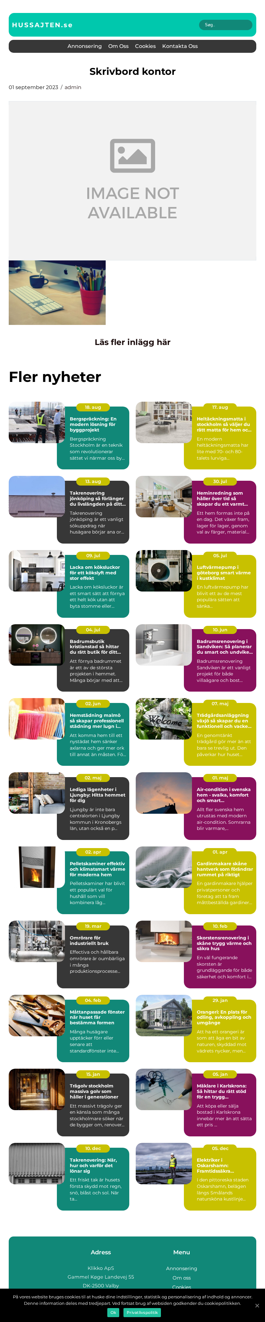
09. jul (93, 555)
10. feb (220, 926)
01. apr (220, 852)
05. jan (220, 1074)
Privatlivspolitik (142, 1312)
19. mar (93, 926)
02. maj (93, 778)
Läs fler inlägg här (133, 342)
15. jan (93, 1074)
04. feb (93, 1000)
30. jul (220, 481)
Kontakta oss (180, 46)
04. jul (93, 630)
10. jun (220, 630)
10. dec (93, 1148)
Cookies (145, 46)
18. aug (93, 407)
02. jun (93, 704)
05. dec (220, 1148)
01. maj (220, 778)
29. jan (220, 1000)
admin (73, 87)
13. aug (93, 481)
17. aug (220, 407)
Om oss (118, 46)
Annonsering (85, 46)
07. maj (220, 704)
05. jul (220, 555)
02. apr (93, 852)
